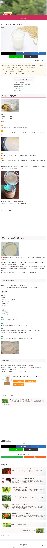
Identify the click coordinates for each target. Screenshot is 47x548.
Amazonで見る (18, 381)
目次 (21, 79)
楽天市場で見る (30, 381)
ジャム (3, 440)
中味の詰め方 (18, 90)
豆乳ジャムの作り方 (20, 82)
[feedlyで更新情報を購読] (12, 457)
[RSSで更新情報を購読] (35, 457)
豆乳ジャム (8, 440)
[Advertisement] (11, 225)
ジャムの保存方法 (19, 86)
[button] (31, 56)
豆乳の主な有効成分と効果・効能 (22, 84)
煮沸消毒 (18, 88)
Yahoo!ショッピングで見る (18, 384)
